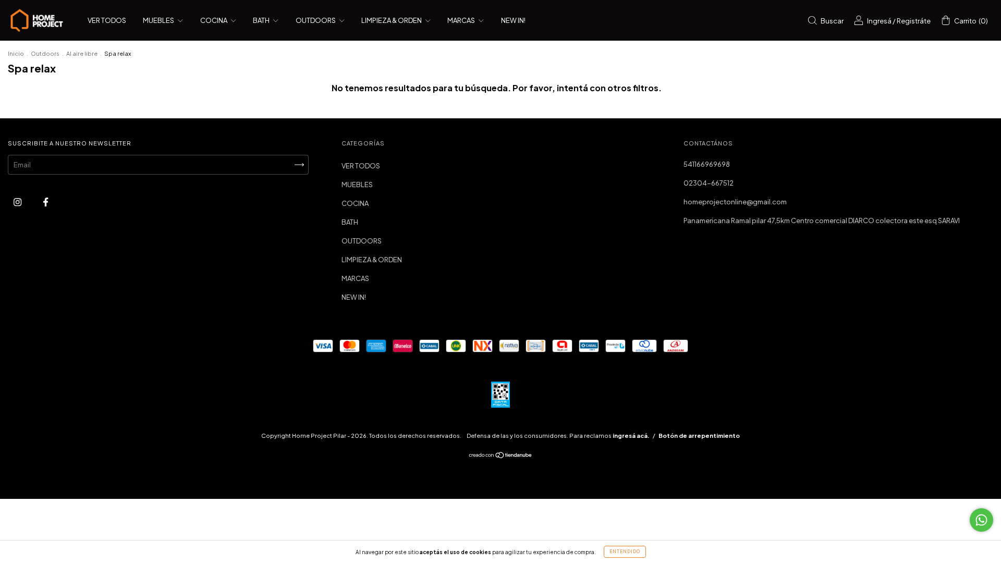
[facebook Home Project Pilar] (45, 202)
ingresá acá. (631, 435)
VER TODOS (107, 20)
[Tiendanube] (500, 456)
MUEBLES (159, 20)
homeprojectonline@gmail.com (735, 202)
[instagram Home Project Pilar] (18, 202)
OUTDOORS (316, 20)
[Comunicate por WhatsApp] (981, 520)
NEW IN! (513, 20)
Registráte (914, 21)
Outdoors (45, 53)
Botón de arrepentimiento (699, 435)
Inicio (16, 53)
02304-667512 (708, 183)
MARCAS (461, 20)
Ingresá (879, 21)
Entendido (624, 551)
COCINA (214, 20)
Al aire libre (81, 53)
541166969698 (706, 164)
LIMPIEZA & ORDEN (392, 20)
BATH (262, 20)
